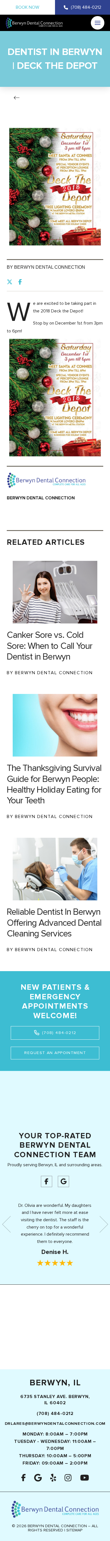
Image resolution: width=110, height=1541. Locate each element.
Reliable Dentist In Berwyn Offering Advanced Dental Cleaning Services (54, 923)
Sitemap (74, 1530)
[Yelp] (53, 1477)
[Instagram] (68, 1477)
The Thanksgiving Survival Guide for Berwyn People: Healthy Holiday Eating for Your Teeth (54, 784)
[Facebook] (46, 1181)
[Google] (63, 1181)
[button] (97, 23)
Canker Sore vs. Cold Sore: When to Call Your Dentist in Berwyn (49, 646)
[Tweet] (11, 282)
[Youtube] (85, 1477)
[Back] (18, 98)
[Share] (21, 282)
